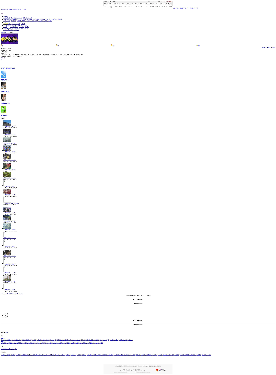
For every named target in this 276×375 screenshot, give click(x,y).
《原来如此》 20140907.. (9, 229)
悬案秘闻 (191, 355)
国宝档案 (90, 340)
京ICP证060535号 (130, 370)
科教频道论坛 (9, 28)
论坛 (163, 3)
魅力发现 (28, 343)
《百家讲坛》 (175, 8)
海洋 (142, 355)
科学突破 (8, 21)
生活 (13, 24)
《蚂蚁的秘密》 (5, 115)
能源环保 (103, 355)
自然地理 (17, 24)
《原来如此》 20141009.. (9, 151)
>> (22, 293)
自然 (15, 18)
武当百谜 (91, 343)
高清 (147, 6)
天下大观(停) (53, 340)
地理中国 (29, 19)
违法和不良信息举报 (123, 370)
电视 (105, 6)
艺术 (133, 3)
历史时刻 (57, 355)
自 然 (7, 349)
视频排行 (27, 27)
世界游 (2, 343)
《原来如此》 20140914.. (9, 221)
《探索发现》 (190, 8)
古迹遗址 (208, 355)
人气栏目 (21, 27)
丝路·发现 (12, 343)
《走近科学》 (183, 8)
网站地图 (114, 1)
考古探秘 (49, 21)
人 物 (2, 349)
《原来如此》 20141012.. (9, 134)
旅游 (143, 3)
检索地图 (5, 25)
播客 (166, 6)
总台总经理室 (152, 366)
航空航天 (42, 355)
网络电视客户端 (139, 6)
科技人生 (59, 340)
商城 (153, 3)
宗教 (129, 355)
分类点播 (5, 18)
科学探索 (145, 355)
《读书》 (196, 8)
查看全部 (3, 58)
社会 (27, 18)
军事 (24, 18)
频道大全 (111, 6)
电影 (150, 6)
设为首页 (169, 1)
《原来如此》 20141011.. (9, 126)
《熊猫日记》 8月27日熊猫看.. (11, 203)
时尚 (148, 3)
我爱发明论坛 (24, 28)
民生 (164, 355)
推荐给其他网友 (266, 47)
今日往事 (38, 343)
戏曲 (120, 3)
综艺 (115, 3)
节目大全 (120, 6)
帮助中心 (158, 366)
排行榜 (5, 27)
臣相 (4, 355)
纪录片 (156, 6)
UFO (64, 355)
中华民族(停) (96, 340)
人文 (159, 355)
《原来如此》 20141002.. (9, 169)
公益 (136, 3)
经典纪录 (204, 355)
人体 (115, 355)
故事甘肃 (96, 343)
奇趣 (46, 355)
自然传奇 (34, 19)
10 (11, 293)
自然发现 (184, 355)
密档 (26, 355)
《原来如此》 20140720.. (9, 289)
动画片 (160, 6)
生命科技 (23, 24)
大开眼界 (24, 21)
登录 (159, 1)
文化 (131, 3)
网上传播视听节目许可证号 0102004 (120, 372)
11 (12, 293)
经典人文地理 (50, 19)
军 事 (10, 349)
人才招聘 (134, 366)
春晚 (118, 3)
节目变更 (16, 30)
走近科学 (20, 19)
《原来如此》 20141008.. (9, 160)
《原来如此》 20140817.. (9, 256)
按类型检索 (17, 25)
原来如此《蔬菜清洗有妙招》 (8, 68)
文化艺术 (68, 355)
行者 (45, 19)
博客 (161, 3)
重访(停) (118, 340)
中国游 (68, 343)
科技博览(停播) (84, 340)
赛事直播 (130, 6)
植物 (2, 355)
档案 (55, 19)
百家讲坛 (10, 19)
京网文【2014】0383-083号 (140, 370)
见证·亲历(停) (105, 340)
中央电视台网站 (119, 366)
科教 (125, 3)
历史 (12, 18)
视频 (109, 1)
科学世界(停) (40, 340)
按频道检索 (24, 25)
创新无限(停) (8, 340)
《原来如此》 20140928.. (9, 194)
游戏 (171, 3)
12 (14, 293)
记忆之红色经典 (58, 343)
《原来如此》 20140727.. (9, 281)
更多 (6, 332)
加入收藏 (273, 47)
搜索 (2, 13)
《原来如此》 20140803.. (9, 272)
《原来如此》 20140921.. (9, 212)
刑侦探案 (133, 355)
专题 (4, 22)
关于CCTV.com (128, 366)
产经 (138, 3)
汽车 (141, 3)
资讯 (4, 21)
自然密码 (86, 343)
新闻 (107, 3)
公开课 (163, 6)
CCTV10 (5, 30)
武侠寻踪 (172, 355)
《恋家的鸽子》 (5, 80)
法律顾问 (145, 366)
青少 (128, 3)
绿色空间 (73, 340)
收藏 (80, 355)
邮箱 (168, 3)
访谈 (166, 3)
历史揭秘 (125, 355)
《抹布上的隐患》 (5, 91)
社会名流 (39, 21)
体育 (112, 3)
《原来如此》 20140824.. (9, 246)
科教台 (2, 32)
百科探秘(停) (46, 340)
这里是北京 (59, 19)
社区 (156, 3)
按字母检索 (11, 25)
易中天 (61, 355)
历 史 (4, 349)
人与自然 (34, 340)
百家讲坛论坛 (16, 28)
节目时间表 (11, 30)
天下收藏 (23, 343)
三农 (151, 3)
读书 (38, 19)
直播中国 (126, 6)
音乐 (123, 3)
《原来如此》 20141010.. (9, 143)
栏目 (111, 7)
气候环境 (13, 21)
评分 (113, 45)
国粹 (14, 355)
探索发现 (15, 19)
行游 (12, 355)
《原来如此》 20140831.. (9, 238)
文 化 (13, 349)
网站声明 (140, 366)
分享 (199, 45)
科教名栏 (5, 19)
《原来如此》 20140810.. (9, 264)
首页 (105, 3)
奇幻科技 (49, 355)
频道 (108, 7)
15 (18, 293)
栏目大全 (116, 6)
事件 (195, 355)
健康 (146, 3)
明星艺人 (84, 355)
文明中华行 (43, 343)
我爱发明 (41, 19)
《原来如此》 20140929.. (9, 186)
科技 (18, 18)
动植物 (10, 24)
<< (1, 293)
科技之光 (78, 340)
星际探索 (19, 21)
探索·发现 (24, 340)
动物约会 (29, 21)
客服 (165, 1)
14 (17, 293)
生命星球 (177, 355)
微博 (158, 3)
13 (15, 293)
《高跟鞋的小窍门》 (6, 103)
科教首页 (5, 16)
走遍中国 (63, 340)
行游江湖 (34, 21)
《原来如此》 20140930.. (9, 178)
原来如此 (24, 19)
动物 (161, 355)
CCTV (170, 6)
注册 (162, 1)
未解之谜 (155, 355)
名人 (75, 355)
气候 (107, 355)
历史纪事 (44, 21)
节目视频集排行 (14, 27)
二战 (7, 355)
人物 (9, 18)
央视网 (105, 1)
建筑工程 (111, 355)
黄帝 (95, 355)
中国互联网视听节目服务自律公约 (143, 372)
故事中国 (49, 343)
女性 (92, 355)
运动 (100, 355)
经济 (110, 3)
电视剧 (153, 6)
